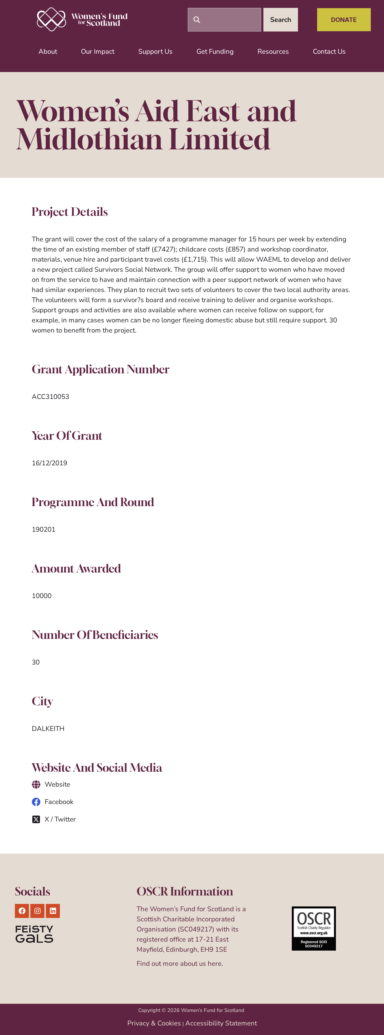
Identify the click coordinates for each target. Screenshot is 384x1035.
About (48, 51)
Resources (273, 51)
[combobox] (224, 20)
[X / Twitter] (36, 819)
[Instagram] (37, 911)
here (215, 963)
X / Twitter (60, 819)
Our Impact (97, 51)
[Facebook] (36, 802)
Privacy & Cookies (154, 1023)
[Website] (36, 784)
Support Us (155, 51)
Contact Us (329, 51)
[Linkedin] (53, 911)
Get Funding (215, 51)
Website (57, 784)
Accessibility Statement (221, 1023)
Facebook (59, 801)
